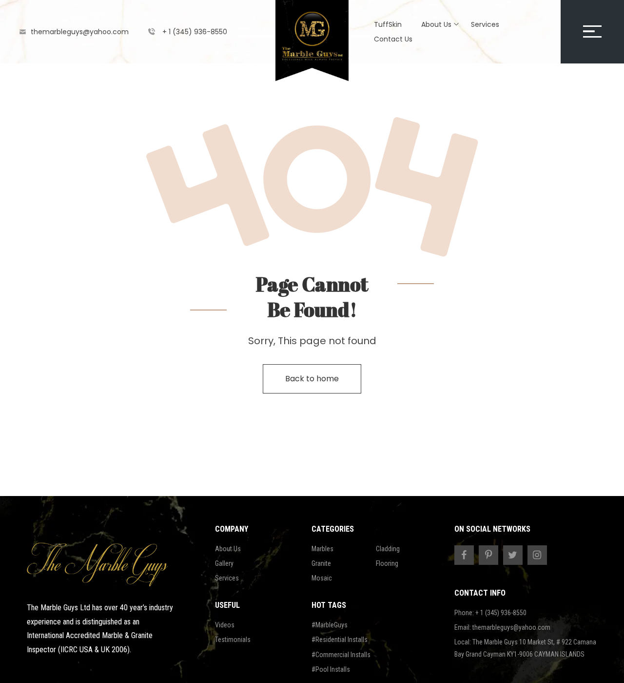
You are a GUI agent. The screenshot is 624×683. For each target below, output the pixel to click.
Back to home (312, 378)
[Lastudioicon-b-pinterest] (488, 555)
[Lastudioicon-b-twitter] (513, 555)
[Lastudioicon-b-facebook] (464, 555)
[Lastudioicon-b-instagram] (537, 555)
